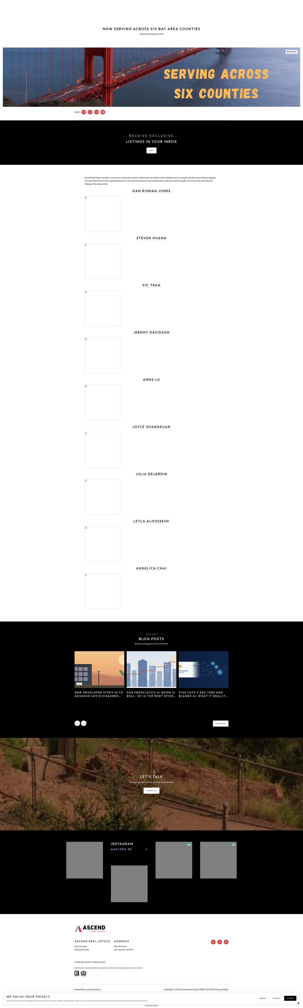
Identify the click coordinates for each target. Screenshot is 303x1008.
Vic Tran (151, 285)
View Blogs (221, 723)
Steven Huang (151, 238)
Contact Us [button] (151, 791)
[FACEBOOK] (213, 942)
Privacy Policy (222, 989)
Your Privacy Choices (151, 1005)
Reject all (262, 998)
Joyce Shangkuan (151, 427)
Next (151, 150)
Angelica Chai (151, 568)
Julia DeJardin (151, 474)
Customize (276, 998)
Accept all (290, 998)
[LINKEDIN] (226, 942)
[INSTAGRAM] (219, 942)
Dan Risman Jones (151, 191)
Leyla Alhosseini (151, 521)
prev (77, 723)
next (83, 723)
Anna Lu (151, 379)
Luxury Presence (93, 989)
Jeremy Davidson (151, 332)
